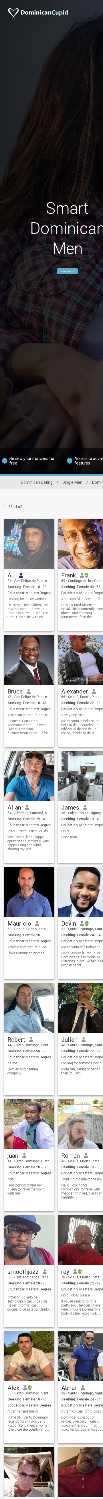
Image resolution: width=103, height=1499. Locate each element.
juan (12, 1155)
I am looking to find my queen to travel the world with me (26, 1189)
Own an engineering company (22, 1071)
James (70, 807)
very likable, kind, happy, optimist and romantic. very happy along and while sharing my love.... (28, 843)
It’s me (12, 1063)
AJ (11, 575)
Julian (69, 1039)
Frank (68, 575)
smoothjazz (23, 1271)
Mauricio (19, 923)
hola (10, 1179)
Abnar (69, 1387)
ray (65, 1271)
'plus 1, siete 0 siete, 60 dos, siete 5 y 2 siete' (29, 831)
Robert (16, 1039)
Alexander (74, 691)
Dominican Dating (37, 482)
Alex (13, 1387)
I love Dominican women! (26, 953)
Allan (14, 807)
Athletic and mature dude (26, 947)
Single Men (72, 482)
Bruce (15, 691)
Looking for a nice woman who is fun (29, 599)
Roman (70, 1155)
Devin (68, 923)
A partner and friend (22, 1411)
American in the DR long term (29, 715)
